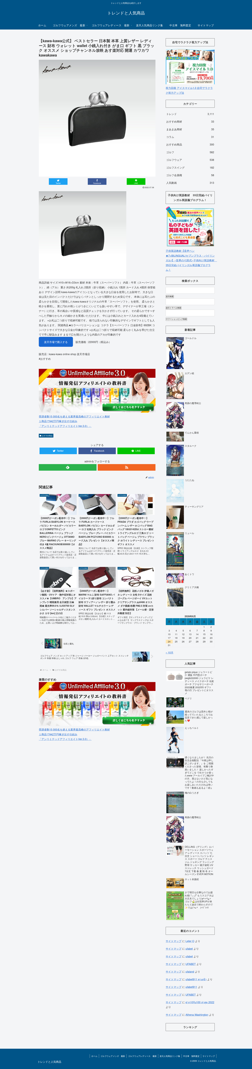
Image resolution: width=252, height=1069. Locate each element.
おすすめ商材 (190, 121)
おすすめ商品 (47, 435)
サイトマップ (173, 941)
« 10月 (169, 652)
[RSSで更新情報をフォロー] (126, 467)
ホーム (94, 1056)
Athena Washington (197, 1014)
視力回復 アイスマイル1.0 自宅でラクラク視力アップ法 (189, 90)
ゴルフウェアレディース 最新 (142, 1056)
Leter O (190, 941)
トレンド (190, 114)
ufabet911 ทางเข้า (196, 979)
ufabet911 (191, 987)
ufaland (190, 971)
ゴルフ (190, 152)
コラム (190, 137)
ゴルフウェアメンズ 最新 (112, 1056)
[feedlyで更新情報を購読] (68, 467)
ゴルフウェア (190, 160)
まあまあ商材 (190, 129)
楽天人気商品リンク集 (170, 1056)
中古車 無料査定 (191, 1056)
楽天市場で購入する (56, 342)
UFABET (191, 964)
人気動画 (190, 182)
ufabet (189, 948)
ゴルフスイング (190, 167)
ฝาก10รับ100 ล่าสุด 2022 (200, 1002)
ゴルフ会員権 (190, 175)
